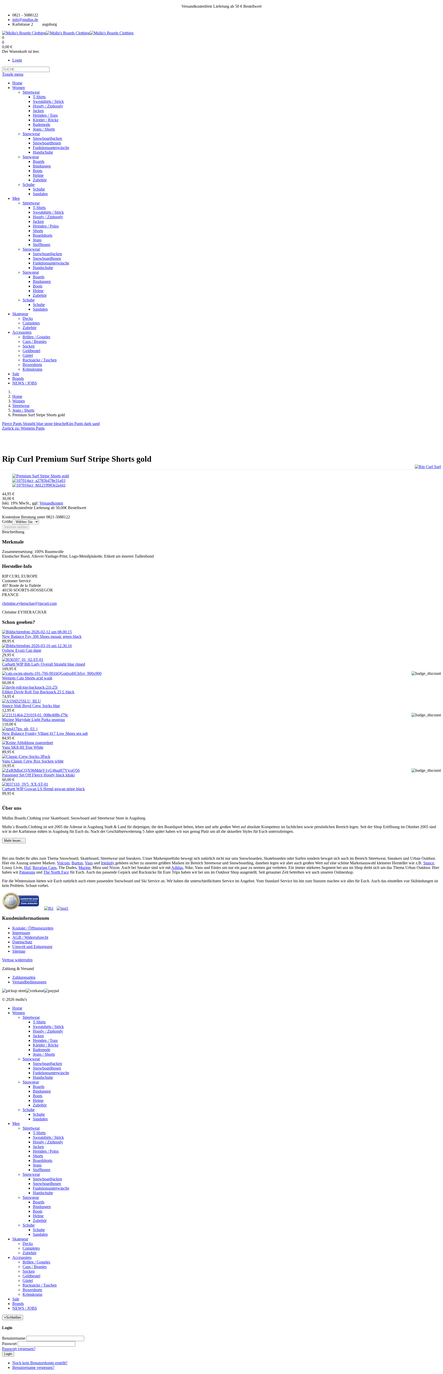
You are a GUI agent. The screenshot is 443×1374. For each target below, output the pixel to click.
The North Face (56, 872)
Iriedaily (108, 863)
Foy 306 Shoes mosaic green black (42, 636)
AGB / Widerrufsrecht (30, 937)
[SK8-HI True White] (27, 742)
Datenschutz (22, 942)
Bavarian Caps (44, 867)
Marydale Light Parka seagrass (33, 719)
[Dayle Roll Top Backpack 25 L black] (29, 687)
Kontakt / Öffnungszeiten (32, 928)
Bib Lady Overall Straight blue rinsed (43, 664)
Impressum (21, 933)
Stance (428, 863)
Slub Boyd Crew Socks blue (31, 706)
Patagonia (27, 872)
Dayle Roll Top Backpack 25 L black (38, 692)
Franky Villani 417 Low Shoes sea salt (45, 733)
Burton (77, 863)
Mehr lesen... (14, 841)
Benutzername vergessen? (33, 1367)
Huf (27, 867)
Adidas (177, 867)
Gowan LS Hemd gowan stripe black (43, 789)
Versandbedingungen (29, 982)
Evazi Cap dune (21, 650)
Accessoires (22, 1257)
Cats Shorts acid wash (27, 678)
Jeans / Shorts (23, 410)
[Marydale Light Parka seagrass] (35, 715)
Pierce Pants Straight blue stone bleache (34, 423)
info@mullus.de (25, 19)
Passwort (9, 1343)
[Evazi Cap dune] (37, 646)
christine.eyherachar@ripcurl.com (29, 603)
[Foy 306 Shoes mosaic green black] (37, 632)
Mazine (84, 867)
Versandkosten (51, 503)
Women (18, 401)
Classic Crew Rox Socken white (33, 761)
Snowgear (31, 1082)
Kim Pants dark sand (83, 423)
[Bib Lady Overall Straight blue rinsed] (22, 659)
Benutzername (13, 1338)
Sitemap (18, 951)
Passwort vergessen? (18, 1349)
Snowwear (31, 1059)
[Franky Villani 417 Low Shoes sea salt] (19, 729)
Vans (89, 863)
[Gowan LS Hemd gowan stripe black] (25, 784)
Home (17, 396)
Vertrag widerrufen (17, 960)
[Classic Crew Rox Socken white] (26, 756)
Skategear (20, 1239)
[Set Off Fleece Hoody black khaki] (41, 770)
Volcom (63, 863)
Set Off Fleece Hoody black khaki (38, 775)
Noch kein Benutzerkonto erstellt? (39, 1363)
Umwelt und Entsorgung (32, 946)
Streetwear (20, 405)
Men (16, 1123)
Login (17, 60)
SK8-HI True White (22, 747)
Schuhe (29, 1110)
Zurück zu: (23, 428)
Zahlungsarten (23, 977)
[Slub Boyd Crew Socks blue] (21, 701)
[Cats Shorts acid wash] (52, 673)
